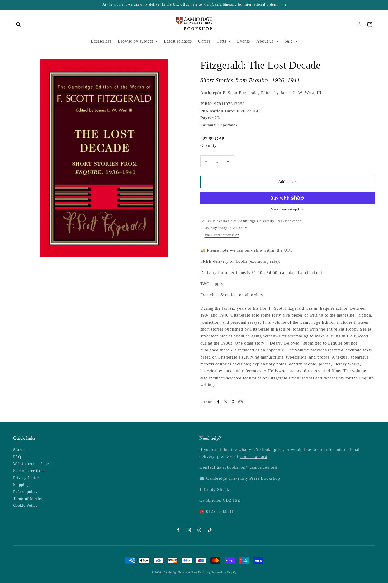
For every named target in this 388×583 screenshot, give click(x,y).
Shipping (21, 485)
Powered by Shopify (223, 572)
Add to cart (287, 182)
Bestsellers (101, 41)
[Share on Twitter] (226, 402)
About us (265, 41)
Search (19, 450)
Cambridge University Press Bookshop (187, 572)
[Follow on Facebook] (178, 530)
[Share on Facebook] (218, 402)
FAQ (17, 457)
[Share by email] (240, 402)
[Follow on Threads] (199, 530)
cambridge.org (253, 456)
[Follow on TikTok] (209, 530)
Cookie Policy (25, 505)
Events (243, 41)
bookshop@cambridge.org (252, 467)
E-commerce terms (29, 471)
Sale (289, 41)
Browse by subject (135, 41)
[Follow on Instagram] (188, 530)
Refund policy (25, 492)
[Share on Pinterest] (233, 402)
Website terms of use (31, 464)
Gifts (221, 41)
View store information (222, 235)
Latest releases (178, 41)
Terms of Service (28, 499)
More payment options (287, 209)
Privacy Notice (26, 478)
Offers (204, 41)
